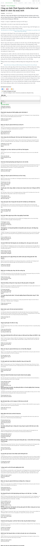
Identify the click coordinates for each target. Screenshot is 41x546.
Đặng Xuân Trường (30, 92)
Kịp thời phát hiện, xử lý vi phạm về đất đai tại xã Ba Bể (14, 401)
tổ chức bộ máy (18, 92)
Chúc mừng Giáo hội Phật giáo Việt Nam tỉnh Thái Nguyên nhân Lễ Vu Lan (19, 137)
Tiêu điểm (2, 2)
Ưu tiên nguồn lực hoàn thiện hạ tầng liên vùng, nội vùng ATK (16, 361)
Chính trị (15, 2)
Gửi (1, 103)
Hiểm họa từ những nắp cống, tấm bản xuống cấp (13, 270)
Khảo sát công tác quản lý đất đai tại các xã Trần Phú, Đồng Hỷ (16, 348)
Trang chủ (3, 5)
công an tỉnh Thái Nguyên (7, 92)
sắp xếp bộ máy (23, 92)
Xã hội (34, 2)
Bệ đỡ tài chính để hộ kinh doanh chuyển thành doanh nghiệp (16, 375)
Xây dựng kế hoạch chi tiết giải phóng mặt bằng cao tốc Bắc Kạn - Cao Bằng (19, 493)
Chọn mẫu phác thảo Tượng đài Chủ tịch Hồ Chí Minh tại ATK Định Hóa (18, 201)
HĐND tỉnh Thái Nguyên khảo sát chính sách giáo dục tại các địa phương (18, 533)
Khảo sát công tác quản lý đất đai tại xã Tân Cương (13, 175)
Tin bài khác (5, 104)
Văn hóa (29, 2)
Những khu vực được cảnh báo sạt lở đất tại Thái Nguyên (15, 149)
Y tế (36, 2)
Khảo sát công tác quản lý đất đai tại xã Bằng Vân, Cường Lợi (15, 481)
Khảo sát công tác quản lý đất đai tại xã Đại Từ (12, 124)
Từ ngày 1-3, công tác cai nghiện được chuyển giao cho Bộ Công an (14, 21)
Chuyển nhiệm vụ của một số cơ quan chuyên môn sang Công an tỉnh (14, 24)
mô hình (13, 92)
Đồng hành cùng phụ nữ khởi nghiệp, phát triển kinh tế (14, 112)
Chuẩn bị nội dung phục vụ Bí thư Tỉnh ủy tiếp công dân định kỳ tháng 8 (18, 520)
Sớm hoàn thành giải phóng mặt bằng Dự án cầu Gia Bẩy (14, 161)
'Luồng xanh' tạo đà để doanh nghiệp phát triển (12, 467)
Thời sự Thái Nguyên (9, 2)
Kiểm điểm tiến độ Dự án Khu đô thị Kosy (11, 413)
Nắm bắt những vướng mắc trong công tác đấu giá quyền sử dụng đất (17, 282)
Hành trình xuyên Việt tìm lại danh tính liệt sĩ (12, 309)
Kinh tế (26, 2)
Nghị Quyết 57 (20, 2)
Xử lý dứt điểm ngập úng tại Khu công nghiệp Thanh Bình (15, 215)
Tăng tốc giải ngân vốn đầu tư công (9, 322)
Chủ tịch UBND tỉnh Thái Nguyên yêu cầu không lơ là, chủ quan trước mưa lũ (19, 243)
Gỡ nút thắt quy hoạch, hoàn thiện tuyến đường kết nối (14, 453)
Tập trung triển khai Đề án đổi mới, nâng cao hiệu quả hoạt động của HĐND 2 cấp (20, 335)
